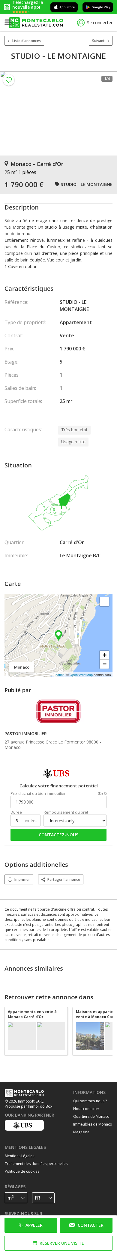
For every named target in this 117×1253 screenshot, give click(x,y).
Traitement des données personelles (36, 1163)
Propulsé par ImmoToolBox (28, 1106)
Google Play (101, 7)
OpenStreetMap (81, 674)
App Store (67, 7)
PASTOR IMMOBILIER (25, 733)
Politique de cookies (22, 1171)
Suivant (98, 40)
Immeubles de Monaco (92, 1124)
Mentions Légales (19, 1155)
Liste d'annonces (26, 40)
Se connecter (99, 22)
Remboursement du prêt (66, 812)
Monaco (12, 747)
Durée (16, 812)
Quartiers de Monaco (91, 1116)
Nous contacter (86, 1108)
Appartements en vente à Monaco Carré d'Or (32, 1014)
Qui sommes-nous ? (90, 1100)
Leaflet (59, 674)
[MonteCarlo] (36, 22)
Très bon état (74, 429)
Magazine (81, 1132)
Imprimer (22, 879)
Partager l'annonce (63, 879)
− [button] (104, 664)
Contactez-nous (58, 835)
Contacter (91, 1225)
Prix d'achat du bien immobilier (38, 793)
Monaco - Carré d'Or (36, 163)
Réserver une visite (62, 1243)
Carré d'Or (72, 542)
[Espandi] (104, 601)
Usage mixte (73, 441)
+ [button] (104, 655)
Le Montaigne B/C (80, 555)
